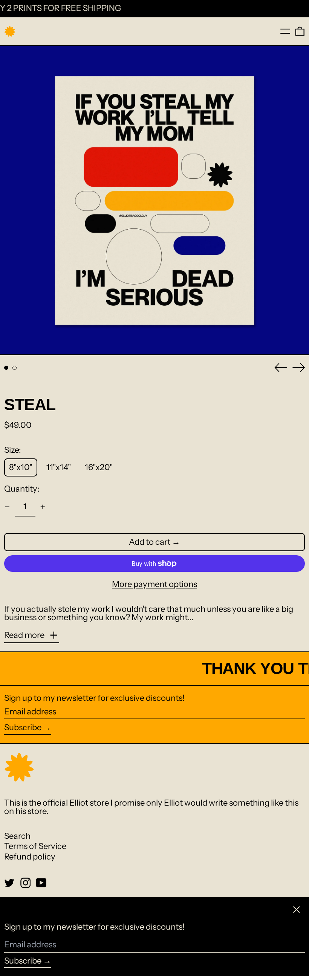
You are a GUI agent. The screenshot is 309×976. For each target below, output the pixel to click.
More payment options (154, 584)
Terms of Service (35, 846)
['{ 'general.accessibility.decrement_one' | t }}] (7, 506)
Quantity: (22, 489)
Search (17, 836)
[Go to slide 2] (14, 368)
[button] (300, 31)
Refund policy (29, 857)
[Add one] (42, 506)
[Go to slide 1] (6, 368)
